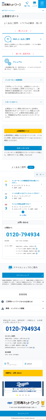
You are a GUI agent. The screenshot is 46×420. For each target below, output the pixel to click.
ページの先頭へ (43, 403)
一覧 (40, 174)
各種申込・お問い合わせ (14, 373)
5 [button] (28, 395)
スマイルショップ (22, 275)
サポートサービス (23, 148)
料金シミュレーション (12, 363)
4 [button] (26, 395)
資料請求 (29, 364)
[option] (23, 386)
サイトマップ (22, 413)
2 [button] (20, 395)
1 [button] (17, 395)
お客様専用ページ (23, 131)
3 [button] (23, 395)
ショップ (34, 6)
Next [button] (43, 389)
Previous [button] (3, 389)
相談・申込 (27, 6)
